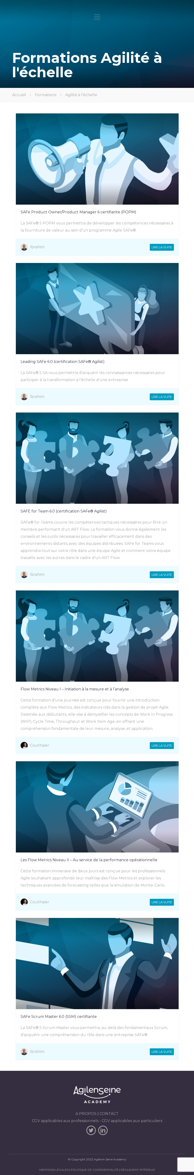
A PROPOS (86, 1113)
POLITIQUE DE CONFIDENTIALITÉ (95, 1169)
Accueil (19, 95)
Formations (45, 95)
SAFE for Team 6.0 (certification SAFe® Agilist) (64, 511)
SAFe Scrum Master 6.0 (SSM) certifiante (59, 1016)
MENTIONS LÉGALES (54, 1169)
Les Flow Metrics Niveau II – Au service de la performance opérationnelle (89, 860)
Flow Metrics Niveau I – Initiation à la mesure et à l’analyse (75, 689)
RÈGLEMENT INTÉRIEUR (138, 1169)
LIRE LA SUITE (162, 247)
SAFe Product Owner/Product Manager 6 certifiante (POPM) (78, 212)
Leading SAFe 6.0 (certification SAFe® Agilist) (63, 361)
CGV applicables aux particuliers (132, 1121)
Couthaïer (39, 745)
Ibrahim (37, 247)
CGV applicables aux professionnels (65, 1121)
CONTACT (109, 1113)
